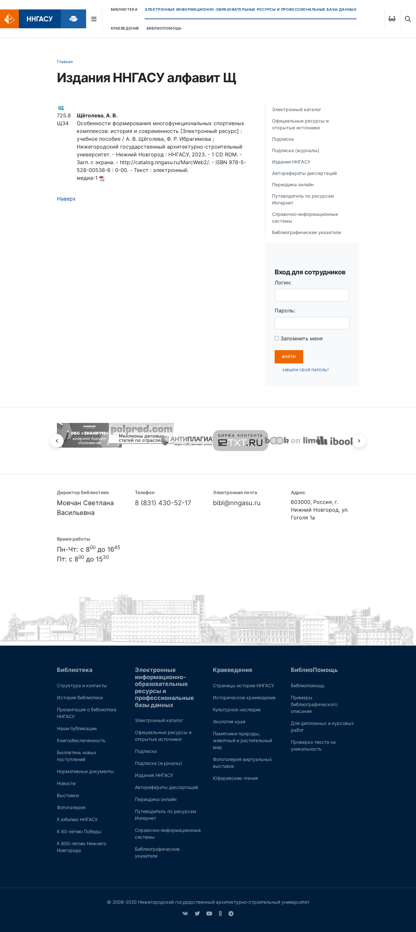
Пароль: (285, 310)
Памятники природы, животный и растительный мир (242, 740)
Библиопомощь (308, 685)
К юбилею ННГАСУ (77, 819)
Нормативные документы (85, 771)
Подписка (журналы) (295, 150)
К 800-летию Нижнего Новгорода (81, 847)
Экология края (229, 721)
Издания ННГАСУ (291, 161)
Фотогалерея (71, 807)
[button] (57, 441)
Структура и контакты (82, 685)
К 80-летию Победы (79, 831)
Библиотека (124, 9)
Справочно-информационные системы (305, 217)
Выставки (68, 795)
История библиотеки (80, 697)
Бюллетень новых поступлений (77, 756)
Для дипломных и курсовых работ (322, 726)
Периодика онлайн (293, 184)
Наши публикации (77, 728)
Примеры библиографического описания (314, 704)
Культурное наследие (237, 709)
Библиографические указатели (306, 232)
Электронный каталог (296, 109)
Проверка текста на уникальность (313, 745)
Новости (66, 783)
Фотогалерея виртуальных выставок (242, 762)
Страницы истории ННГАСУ (243, 685)
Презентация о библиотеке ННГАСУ (86, 713)
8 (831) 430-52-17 (163, 503)
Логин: (283, 282)
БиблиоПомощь (164, 28)
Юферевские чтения (235, 778)
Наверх (66, 198)
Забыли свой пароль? (305, 370)
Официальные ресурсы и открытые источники (300, 124)
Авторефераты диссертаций (304, 173)
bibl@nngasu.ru (237, 503)
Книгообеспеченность (81, 740)
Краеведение (125, 28)
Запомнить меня (301, 338)
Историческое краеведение (244, 697)
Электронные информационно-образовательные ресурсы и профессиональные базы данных (251, 9)
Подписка (283, 139)
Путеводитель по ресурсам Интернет (303, 199)
